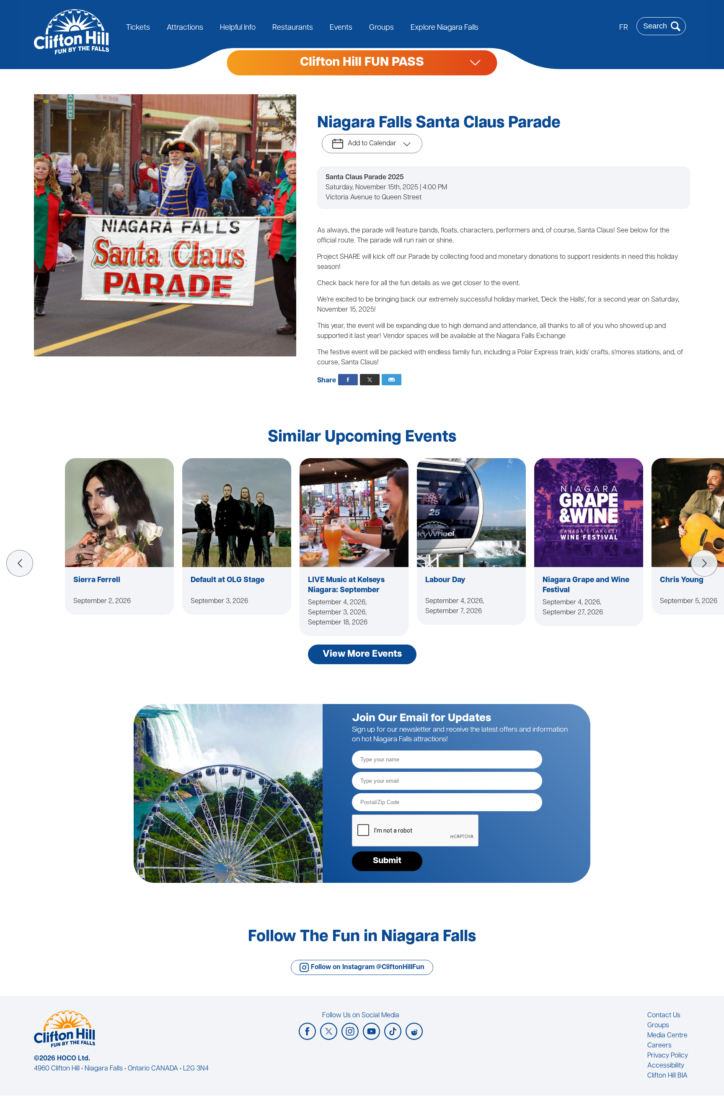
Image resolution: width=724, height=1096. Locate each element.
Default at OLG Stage (227, 580)
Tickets (138, 28)
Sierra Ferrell (96, 580)
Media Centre (667, 1035)
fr (623, 28)
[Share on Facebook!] (348, 379)
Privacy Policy (667, 1055)
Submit (387, 861)
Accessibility (665, 1065)
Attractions (185, 28)
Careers (659, 1045)
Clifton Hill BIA (667, 1076)
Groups (381, 28)
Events (341, 28)
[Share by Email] (391, 379)
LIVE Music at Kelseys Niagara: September (346, 585)
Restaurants (292, 28)
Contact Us (663, 1015)
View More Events (362, 654)
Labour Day (445, 580)
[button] (19, 563)
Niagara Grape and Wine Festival (586, 585)
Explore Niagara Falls (444, 28)
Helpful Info (238, 28)
